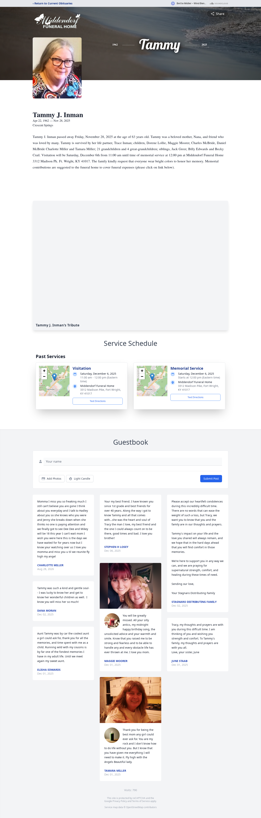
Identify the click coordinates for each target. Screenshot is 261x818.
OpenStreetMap (134, 807)
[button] (54, 377)
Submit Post (211, 478)
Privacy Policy (120, 801)
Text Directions (98, 401)
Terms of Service (141, 801)
